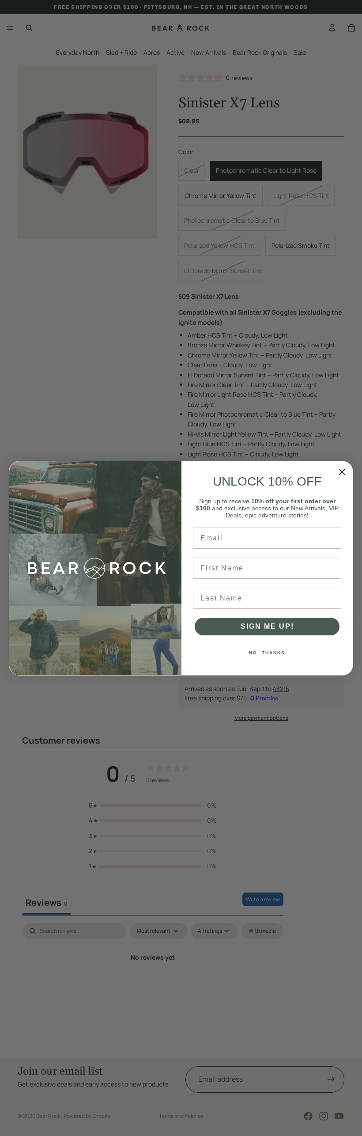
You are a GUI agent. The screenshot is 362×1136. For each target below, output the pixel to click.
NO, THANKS (267, 652)
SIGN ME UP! (267, 626)
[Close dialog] (342, 472)
